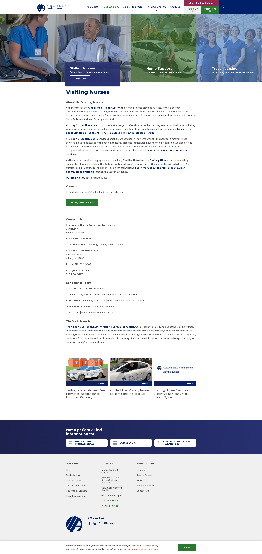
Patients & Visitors (156, 6)
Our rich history (75, 177)
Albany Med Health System (104, 107)
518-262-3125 (96, 517)
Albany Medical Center (109, 471)
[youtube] (106, 523)
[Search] (224, 7)
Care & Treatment (133, 6)
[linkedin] (111, 523)
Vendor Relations (146, 485)
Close (187, 547)
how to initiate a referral (140, 132)
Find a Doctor (92, 6)
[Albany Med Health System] (51, 8)
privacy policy (131, 548)
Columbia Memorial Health (112, 489)
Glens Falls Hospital (112, 495)
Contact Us (143, 491)
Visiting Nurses (109, 506)
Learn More (80, 78)
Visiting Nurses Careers (82, 202)
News (139, 480)
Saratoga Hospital (111, 500)
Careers (141, 470)
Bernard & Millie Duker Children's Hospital (110, 480)
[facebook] (89, 523)
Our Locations (111, 6)
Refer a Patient (145, 475)
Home (69, 470)
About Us (175, 6)
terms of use (151, 548)
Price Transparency (76, 496)
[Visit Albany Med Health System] (74, 532)
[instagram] (95, 523)
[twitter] (100, 523)
